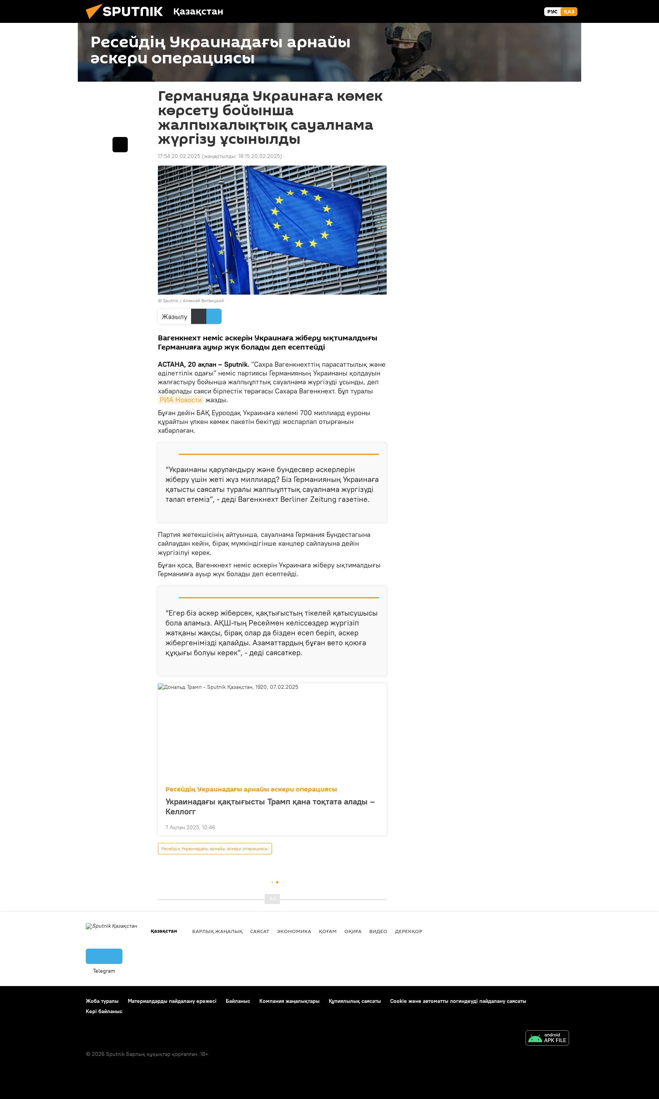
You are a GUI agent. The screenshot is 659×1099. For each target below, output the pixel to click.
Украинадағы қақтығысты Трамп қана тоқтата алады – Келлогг (270, 806)
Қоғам (328, 931)
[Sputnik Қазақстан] (127, 21)
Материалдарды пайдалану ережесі (172, 1000)
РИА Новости (181, 399)
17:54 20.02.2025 (179, 156)
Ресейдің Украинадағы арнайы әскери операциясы (251, 789)
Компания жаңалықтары (289, 1000)
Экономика (294, 931)
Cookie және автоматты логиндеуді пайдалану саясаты (458, 1000)
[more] (375, 513)
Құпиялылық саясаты (355, 1000)
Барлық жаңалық (217, 931)
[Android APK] (547, 1038)
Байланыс (238, 1000)
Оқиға (353, 931)
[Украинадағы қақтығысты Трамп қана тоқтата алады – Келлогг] (272, 732)
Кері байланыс (104, 1011)
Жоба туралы (102, 1000)
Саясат (259, 931)
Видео (378, 931)
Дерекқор (408, 931)
